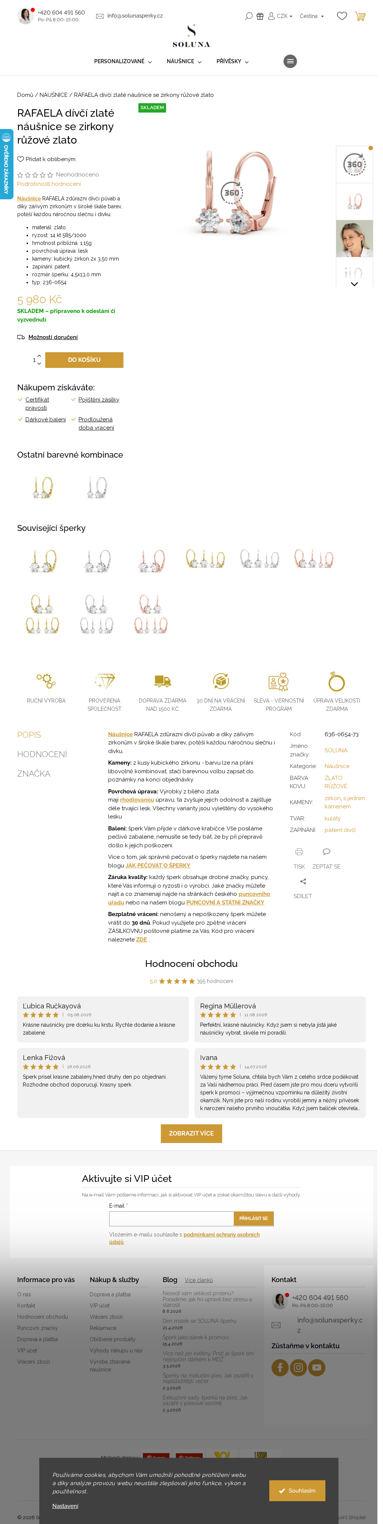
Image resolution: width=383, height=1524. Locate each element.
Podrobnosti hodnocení (49, 184)
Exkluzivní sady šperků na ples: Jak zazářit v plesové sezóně (205, 1400)
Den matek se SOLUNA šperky (200, 1321)
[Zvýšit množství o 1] (39, 356)
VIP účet (27, 1351)
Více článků (199, 1280)
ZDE (141, 939)
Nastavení (65, 1506)
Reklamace (103, 1328)
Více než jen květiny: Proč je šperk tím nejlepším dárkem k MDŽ (208, 1356)
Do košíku (84, 359)
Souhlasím (302, 1490)
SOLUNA (336, 750)
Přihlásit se (253, 1218)
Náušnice (29, 199)
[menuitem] (123, 61)
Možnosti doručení (53, 337)
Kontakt (26, 1306)
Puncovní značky (37, 1328)
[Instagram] (298, 1367)
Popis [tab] (29, 734)
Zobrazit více (191, 1133)
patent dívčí (340, 830)
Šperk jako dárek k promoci (196, 1337)
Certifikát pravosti (37, 404)
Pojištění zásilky (99, 399)
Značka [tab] (33, 773)
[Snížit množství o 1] (39, 364)
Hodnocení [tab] (42, 754)
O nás (24, 1294)
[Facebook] (280, 1367)
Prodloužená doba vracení (96, 423)
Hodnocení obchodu (191, 963)
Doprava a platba (37, 1339)
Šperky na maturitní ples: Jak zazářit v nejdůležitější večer (208, 1378)
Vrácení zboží (33, 1362)
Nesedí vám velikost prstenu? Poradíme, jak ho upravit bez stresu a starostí (207, 1299)
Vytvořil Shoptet (348, 1517)
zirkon (333, 798)
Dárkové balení (45, 419)
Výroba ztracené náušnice (110, 1366)
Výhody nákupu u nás (116, 1351)
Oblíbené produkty (113, 1339)
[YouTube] (316, 1367)
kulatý (333, 818)
